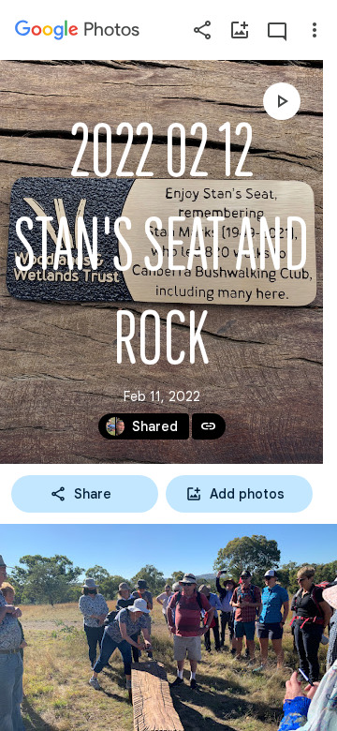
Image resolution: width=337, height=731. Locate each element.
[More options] (314, 30)
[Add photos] (239, 30)
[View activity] (277, 30)
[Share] (202, 30)
